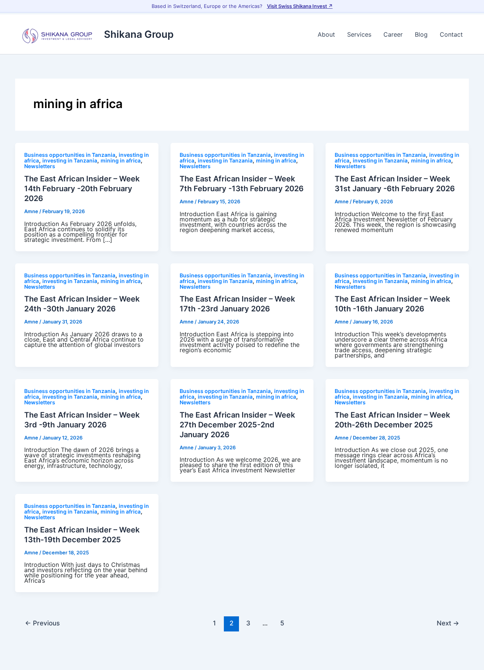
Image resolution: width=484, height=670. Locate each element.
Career (393, 34)
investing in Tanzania (69, 160)
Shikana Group (139, 34)
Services (359, 34)
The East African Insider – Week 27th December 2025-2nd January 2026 (237, 424)
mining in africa (121, 160)
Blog (421, 34)
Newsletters (39, 166)
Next (448, 623)
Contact (451, 34)
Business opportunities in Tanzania (69, 155)
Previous (42, 623)
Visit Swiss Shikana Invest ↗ (300, 6)
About (326, 34)
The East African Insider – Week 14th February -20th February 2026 (82, 188)
